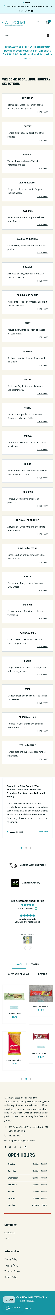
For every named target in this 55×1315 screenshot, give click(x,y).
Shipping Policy (11, 1265)
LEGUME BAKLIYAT (27, 182)
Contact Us (9, 1232)
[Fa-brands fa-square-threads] (34, 11)
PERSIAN (27, 604)
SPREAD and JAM (27, 717)
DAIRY (27, 323)
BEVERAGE (27, 210)
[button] (25, 948)
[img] (27, 905)
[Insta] (36, 11)
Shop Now (42, 112)
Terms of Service (12, 1271)
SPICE (27, 689)
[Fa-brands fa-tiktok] (26, 11)
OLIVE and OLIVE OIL (28, 548)
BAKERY (27, 126)
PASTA (27, 576)
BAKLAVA (27, 154)
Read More (43, 832)
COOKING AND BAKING (27, 295)
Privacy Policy (10, 1259)
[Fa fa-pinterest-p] (29, 11)
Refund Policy (10, 1277)
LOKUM (27, 464)
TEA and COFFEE (27, 745)
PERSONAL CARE (28, 633)
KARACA (28, 436)
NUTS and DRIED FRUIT (27, 520)
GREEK (27, 407)
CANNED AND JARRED (27, 239)
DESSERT (27, 351)
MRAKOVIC (27, 492)
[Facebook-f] (19, 11)
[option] (27, 810)
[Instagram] (22, 11)
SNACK (27, 661)
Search (27, 1308)
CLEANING (27, 267)
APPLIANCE (27, 98)
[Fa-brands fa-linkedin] (32, 11)
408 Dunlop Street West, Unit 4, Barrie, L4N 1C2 (29, 6)
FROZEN (27, 379)
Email (27, 2)
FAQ (6, 1238)
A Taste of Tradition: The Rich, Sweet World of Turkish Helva (27, 787)
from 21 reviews (25, 908)
